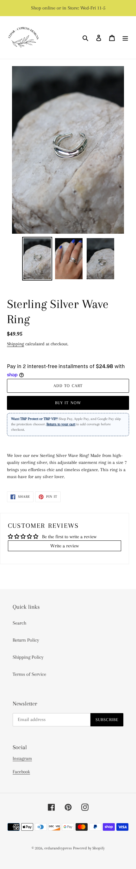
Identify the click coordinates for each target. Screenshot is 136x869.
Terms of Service (29, 674)
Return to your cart (60, 424)
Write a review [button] (64, 546)
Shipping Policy (28, 657)
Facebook (21, 771)
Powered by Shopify (89, 848)
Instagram (22, 758)
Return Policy (26, 640)
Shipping (15, 343)
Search (19, 623)
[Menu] (125, 38)
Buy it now (68, 402)
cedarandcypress (58, 848)
